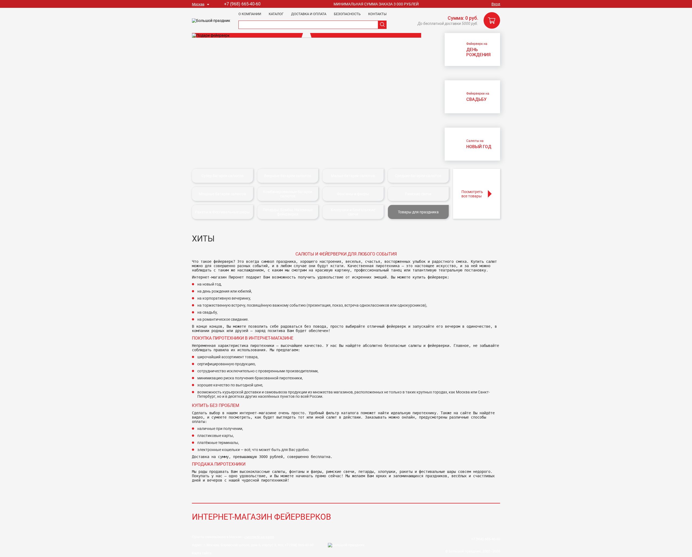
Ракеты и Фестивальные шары (222, 212)
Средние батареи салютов (418, 176)
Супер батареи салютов (222, 176)
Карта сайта (201, 553)
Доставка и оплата (308, 14)
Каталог (276, 14)
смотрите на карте (259, 537)
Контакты (377, 14)
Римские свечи (418, 194)
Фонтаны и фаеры (353, 194)
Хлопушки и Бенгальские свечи (353, 212)
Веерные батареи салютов (287, 176)
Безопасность (347, 14)
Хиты (203, 238)
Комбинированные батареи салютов (287, 194)
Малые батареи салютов (353, 176)
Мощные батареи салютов (222, 194)
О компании (249, 14)
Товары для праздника (418, 212)
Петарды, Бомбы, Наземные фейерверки (288, 212)
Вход (495, 4)
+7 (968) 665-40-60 (242, 3)
